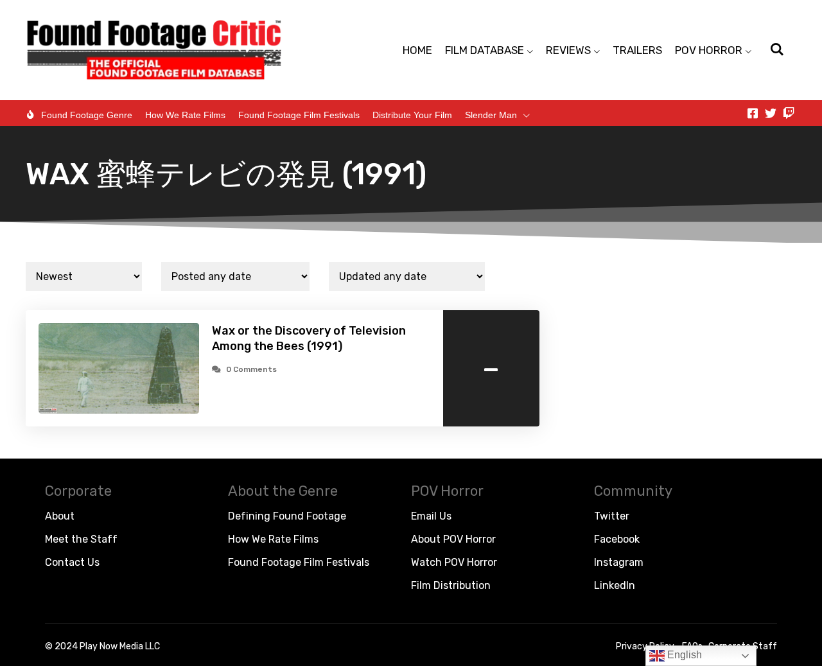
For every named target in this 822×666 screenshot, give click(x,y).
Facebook (617, 539)
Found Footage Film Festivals (299, 115)
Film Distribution (451, 585)
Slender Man (491, 115)
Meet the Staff (81, 539)
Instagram (618, 562)
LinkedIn (614, 585)
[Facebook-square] (752, 113)
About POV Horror (453, 539)
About (59, 516)
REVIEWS (568, 50)
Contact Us (72, 562)
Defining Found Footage (287, 516)
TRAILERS (637, 50)
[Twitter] (770, 113)
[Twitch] (788, 113)
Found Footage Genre (86, 115)
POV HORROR (708, 50)
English (683, 654)
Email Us (431, 516)
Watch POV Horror (454, 562)
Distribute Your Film (412, 115)
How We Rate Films (185, 115)
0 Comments (251, 369)
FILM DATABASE (484, 50)
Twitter (611, 516)
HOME (417, 50)
